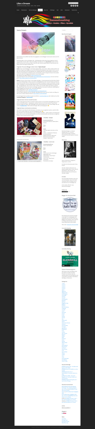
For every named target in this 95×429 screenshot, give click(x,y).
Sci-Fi (63, 350)
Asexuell (63, 298)
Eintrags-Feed (64, 420)
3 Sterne (63, 286)
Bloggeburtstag (65, 303)
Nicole (63, 391)
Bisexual (63, 301)
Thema (63, 353)
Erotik (63, 315)
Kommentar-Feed (65, 421)
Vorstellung (64, 359)
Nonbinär (64, 338)
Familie (63, 316)
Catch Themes (61, 427)
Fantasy (63, 317)
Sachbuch (64, 348)
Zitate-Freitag (64, 361)
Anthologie (64, 295)
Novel (63, 340)
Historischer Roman (66, 323)
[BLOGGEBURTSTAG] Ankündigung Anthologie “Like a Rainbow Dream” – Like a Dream (69, 388)
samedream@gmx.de (44, 96)
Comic (63, 311)
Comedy (63, 309)
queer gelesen (65, 345)
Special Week (64, 351)
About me (46, 10)
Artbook (63, 296)
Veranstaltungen (65, 358)
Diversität (64, 312)
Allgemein (64, 291)
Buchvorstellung (65, 307)
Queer (63, 344)
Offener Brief (64, 342)
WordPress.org (65, 422)
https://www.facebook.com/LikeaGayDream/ (37, 91)
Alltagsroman (64, 292)
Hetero (63, 321)
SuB (57, 10)
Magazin (63, 334)
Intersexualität (65, 325)
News (63, 337)
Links (62, 10)
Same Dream (29, 97)
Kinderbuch (64, 329)
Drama (63, 313)
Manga (63, 336)
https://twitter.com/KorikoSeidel (40, 93)
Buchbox (63, 305)
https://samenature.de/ (36, 75)
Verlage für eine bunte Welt (72, 224)
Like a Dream (23, 3)
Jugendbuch (64, 328)
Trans (63, 357)
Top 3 (63, 355)
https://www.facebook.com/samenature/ (42, 76)
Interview (64, 326)
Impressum (67, 10)
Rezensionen (24, 10)
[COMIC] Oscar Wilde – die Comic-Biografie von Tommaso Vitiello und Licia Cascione (69, 377)
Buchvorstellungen (33, 10)
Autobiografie (64, 299)
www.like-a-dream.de (33, 89)
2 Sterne (63, 284)
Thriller (63, 354)
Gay (62, 319)
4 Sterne (63, 287)
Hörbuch (63, 324)
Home (18, 10)
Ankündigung (64, 294)
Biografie (63, 300)
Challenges (52, 10)
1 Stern (63, 283)
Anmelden (64, 418)
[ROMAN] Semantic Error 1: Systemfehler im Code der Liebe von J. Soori (69, 373)
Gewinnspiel (64, 320)
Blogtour (63, 304)
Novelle (63, 341)
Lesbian (63, 332)
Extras (40, 10)
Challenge (64, 308)
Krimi (63, 330)
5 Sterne (63, 288)
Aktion (63, 290)
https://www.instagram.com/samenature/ (28, 78)
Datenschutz (74, 10)
